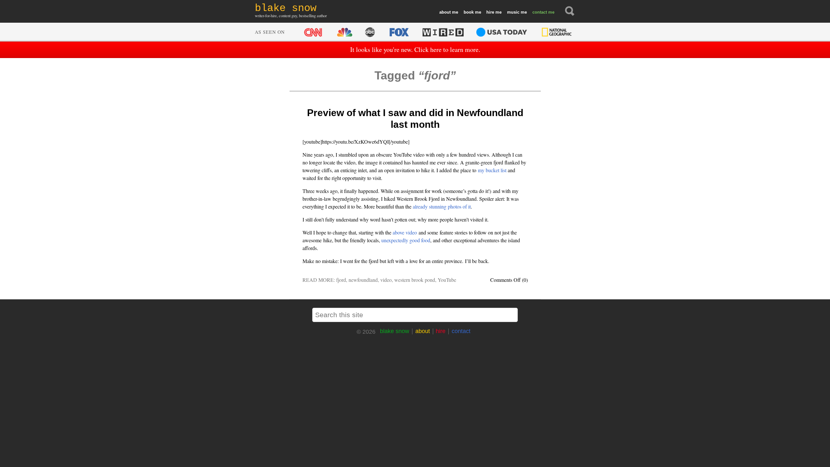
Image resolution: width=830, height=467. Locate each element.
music (513, 12)
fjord (341, 279)
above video (405, 232)
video (386, 279)
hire (490, 12)
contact (539, 12)
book (469, 12)
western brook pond (414, 279)
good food (419, 240)
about (445, 12)
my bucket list (492, 170)
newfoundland (363, 279)
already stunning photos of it (442, 206)
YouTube (447, 279)
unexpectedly (394, 240)
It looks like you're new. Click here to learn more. (415, 49)
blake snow (394, 331)
